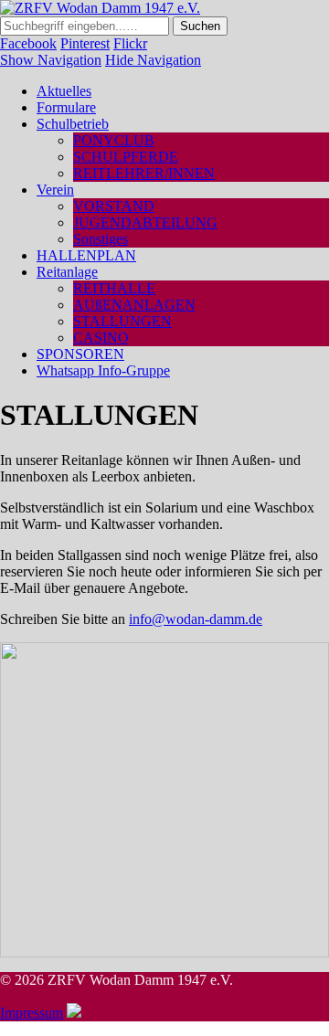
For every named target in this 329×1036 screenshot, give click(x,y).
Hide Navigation (153, 60)
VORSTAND (113, 206)
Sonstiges (100, 239)
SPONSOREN (80, 354)
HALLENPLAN (86, 255)
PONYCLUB (113, 140)
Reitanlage (67, 272)
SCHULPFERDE (125, 156)
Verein (55, 189)
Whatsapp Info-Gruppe (103, 370)
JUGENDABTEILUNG (145, 222)
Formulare (66, 107)
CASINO (101, 337)
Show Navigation (50, 60)
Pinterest (85, 43)
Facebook (28, 43)
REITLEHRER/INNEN (144, 173)
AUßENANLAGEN (134, 304)
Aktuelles (64, 91)
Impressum (31, 1012)
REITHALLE (114, 288)
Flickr (130, 43)
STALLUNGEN (122, 321)
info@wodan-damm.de (195, 619)
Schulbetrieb (73, 124)
